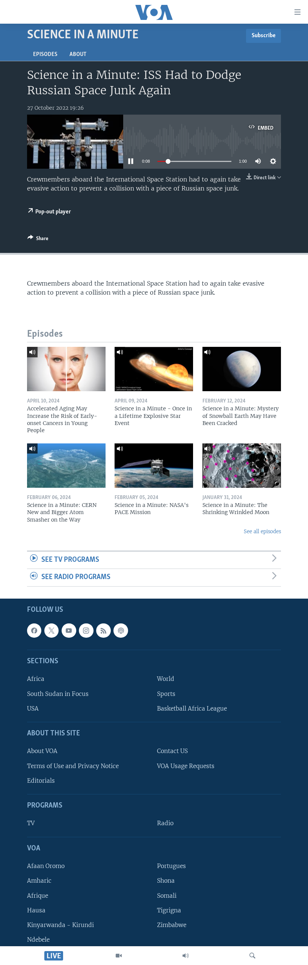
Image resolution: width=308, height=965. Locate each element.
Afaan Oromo (46, 866)
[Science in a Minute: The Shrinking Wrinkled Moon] (241, 465)
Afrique (37, 895)
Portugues (171, 866)
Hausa (36, 910)
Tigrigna (169, 910)
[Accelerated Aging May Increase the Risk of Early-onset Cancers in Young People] (66, 369)
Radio (165, 823)
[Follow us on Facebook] (34, 630)
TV (31, 823)
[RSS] (103, 630)
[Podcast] (120, 630)
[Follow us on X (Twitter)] (51, 630)
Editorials (41, 780)
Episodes (45, 54)
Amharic (39, 881)
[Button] (37, 240)
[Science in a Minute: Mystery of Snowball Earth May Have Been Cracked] (241, 369)
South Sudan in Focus (58, 693)
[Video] (118, 955)
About (77, 54)
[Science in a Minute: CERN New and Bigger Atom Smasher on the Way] (66, 465)
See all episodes (262, 531)
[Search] (252, 955)
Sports (166, 693)
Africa (35, 679)
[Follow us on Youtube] (69, 630)
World (165, 679)
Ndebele (38, 939)
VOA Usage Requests (185, 766)
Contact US (172, 751)
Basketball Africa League (192, 708)
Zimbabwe (171, 925)
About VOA (42, 751)
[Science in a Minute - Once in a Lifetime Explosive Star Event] (154, 369)
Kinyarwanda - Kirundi (60, 925)
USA (33, 708)
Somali (167, 895)
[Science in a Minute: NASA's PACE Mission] (154, 465)
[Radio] (185, 955)
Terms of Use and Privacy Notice (73, 766)
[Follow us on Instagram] (86, 630)
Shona (166, 881)
